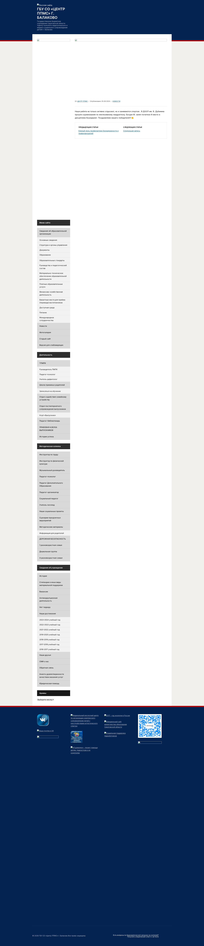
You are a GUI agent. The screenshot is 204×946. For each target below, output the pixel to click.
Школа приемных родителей (52, 385)
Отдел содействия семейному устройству (52, 398)
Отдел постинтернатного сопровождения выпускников (52, 407)
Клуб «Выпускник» (47, 415)
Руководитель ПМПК (48, 369)
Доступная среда (46, 307)
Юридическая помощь (49, 683)
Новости (116, 101)
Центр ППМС (82, 101)
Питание (43, 312)
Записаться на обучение (50, 391)
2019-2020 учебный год (49, 635)
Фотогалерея (45, 332)
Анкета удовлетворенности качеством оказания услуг (51, 675)
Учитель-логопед (47, 505)
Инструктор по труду (48, 454)
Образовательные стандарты (51, 260)
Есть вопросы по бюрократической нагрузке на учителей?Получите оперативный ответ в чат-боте (136, 936)
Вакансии (43, 591)
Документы (44, 250)
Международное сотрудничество (46, 319)
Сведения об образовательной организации (53, 232)
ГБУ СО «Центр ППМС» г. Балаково (51, 13)
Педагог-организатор (49, 492)
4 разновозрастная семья (50, 558)
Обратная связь (46, 668)
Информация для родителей (51, 533)
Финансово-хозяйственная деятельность (51, 293)
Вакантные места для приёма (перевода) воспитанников (52, 301)
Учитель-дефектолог (48, 379)
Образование (45, 255)
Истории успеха (46, 436)
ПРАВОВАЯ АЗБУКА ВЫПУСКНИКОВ (48, 428)
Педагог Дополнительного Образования (51, 484)
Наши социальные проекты (51, 511)
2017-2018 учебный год (49, 644)
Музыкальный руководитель (52, 470)
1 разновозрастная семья (50, 545)
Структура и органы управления (53, 245)
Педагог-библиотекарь (49, 421)
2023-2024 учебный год (49, 620)
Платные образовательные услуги (51, 285)
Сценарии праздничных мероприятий (50, 519)
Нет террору (45, 607)
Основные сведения (48, 240)
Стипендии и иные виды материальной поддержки (51, 583)
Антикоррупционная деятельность (48, 599)
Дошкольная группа (48, 551)
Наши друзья (45, 655)
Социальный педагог (48, 498)
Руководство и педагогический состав (53, 266)
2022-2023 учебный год (49, 625)
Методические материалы (51, 527)
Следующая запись (131, 131)
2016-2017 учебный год (49, 649)
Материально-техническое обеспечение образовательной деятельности (53, 276)
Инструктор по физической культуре (51, 462)
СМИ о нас (44, 661)
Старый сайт (45, 339)
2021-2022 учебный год (49, 630)
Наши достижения (47, 613)
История (43, 576)
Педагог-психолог (47, 374)
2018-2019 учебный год (49, 639)
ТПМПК (42, 363)
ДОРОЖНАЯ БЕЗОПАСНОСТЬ (52, 539)
